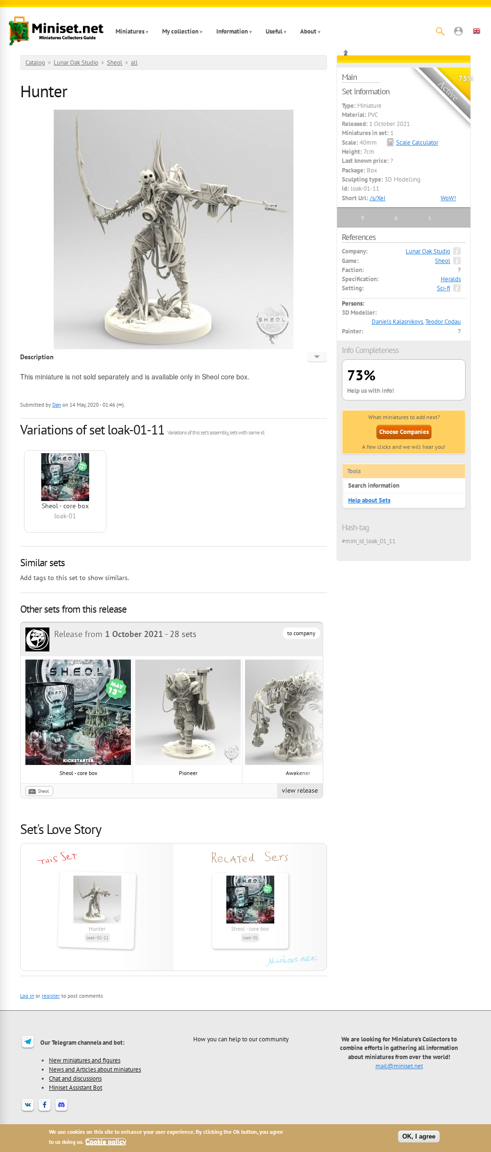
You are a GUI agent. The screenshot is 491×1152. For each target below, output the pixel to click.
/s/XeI (378, 198)
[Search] (440, 31)
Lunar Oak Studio (76, 62)
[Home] (56, 31)
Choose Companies (404, 432)
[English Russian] (317, 357)
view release (300, 790)
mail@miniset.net (399, 1066)
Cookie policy (105, 1141)
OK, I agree (418, 1136)
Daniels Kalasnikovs (397, 322)
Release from (108, 633)
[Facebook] (44, 1111)
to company (301, 633)
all (134, 62)
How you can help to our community (241, 1039)
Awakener (298, 772)
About (308, 31)
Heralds (451, 279)
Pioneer (188, 772)
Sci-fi (443, 288)
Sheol (114, 62)
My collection (180, 31)
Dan (56, 404)
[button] (458, 31)
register (51, 995)
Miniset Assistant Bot (75, 1087)
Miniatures (130, 31)
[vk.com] (27, 1111)
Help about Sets (369, 500)
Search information (373, 485)
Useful (274, 31)
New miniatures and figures (84, 1060)
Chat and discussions (75, 1078)
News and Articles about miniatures (95, 1069)
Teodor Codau (443, 322)
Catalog (35, 62)
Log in (27, 995)
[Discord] (61, 1111)
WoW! (448, 198)
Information (232, 31)
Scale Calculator (417, 142)
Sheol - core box (78, 772)
